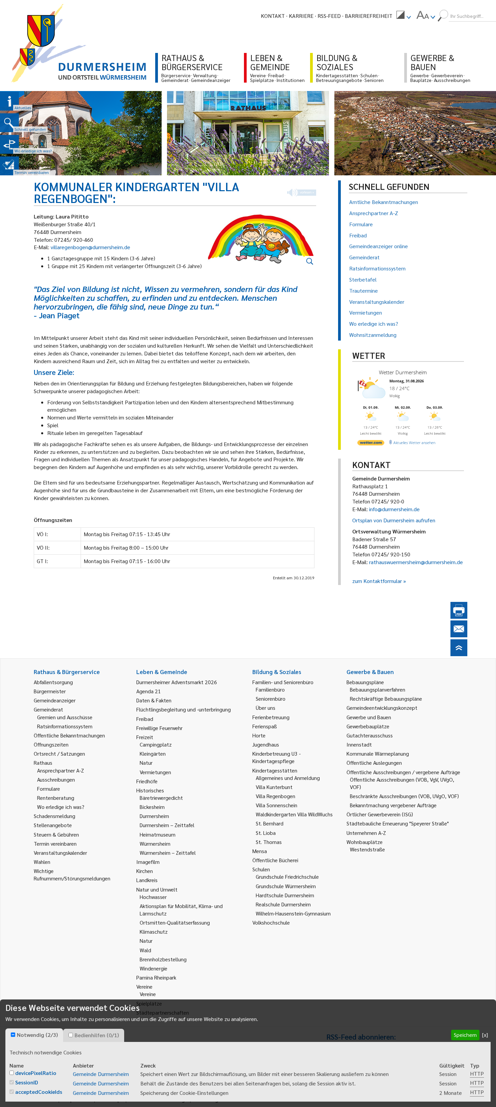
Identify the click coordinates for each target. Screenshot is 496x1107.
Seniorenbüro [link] (270, 698)
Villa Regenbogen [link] (275, 795)
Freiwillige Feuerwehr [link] (159, 727)
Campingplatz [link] (156, 744)
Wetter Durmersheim (403, 372)
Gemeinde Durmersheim (101, 1073)
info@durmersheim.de (394, 509)
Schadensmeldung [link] (54, 815)
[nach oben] (458, 654)
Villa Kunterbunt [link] (274, 786)
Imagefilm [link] (148, 861)
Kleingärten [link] (153, 753)
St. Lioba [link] (266, 832)
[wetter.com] (370, 443)
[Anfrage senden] (458, 635)
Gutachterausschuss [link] (370, 735)
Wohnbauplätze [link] (365, 841)
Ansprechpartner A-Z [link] (60, 770)
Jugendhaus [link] (265, 744)
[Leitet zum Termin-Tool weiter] (9, 165)
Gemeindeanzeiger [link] (55, 700)
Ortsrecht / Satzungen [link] (59, 753)
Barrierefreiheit (368, 15)
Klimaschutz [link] (154, 931)
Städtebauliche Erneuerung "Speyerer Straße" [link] (398, 823)
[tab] (34, 1035)
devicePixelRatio (35, 1072)
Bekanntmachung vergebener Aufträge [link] (393, 805)
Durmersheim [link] (154, 815)
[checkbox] (13, 1034)
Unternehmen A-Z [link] (366, 832)
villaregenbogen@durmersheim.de (90, 247)
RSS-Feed (329, 15)
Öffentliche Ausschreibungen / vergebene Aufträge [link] (403, 772)
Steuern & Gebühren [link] (56, 834)
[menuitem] (403, 15)
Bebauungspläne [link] (365, 682)
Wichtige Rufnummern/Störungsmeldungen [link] (72, 874)
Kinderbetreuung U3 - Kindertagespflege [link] (276, 757)
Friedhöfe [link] (147, 781)
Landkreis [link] (147, 879)
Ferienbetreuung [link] (271, 717)
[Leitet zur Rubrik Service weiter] (9, 144)
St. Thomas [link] (269, 841)
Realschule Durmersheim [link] (283, 904)
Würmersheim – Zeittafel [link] (168, 852)
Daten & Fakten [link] (153, 700)
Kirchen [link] (144, 870)
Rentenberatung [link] (55, 797)
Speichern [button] (465, 1034)
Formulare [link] (48, 788)
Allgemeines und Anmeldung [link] (288, 777)
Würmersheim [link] (155, 843)
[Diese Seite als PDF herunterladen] (458, 616)
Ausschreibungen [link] (56, 779)
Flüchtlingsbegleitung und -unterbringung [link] (183, 709)
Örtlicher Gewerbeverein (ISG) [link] (380, 814)
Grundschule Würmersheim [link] (286, 886)
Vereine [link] (148, 993)
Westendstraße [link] (367, 849)
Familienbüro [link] (270, 689)
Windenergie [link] (153, 968)
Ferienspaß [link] (264, 726)
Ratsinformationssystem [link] (64, 726)
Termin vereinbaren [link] (55, 843)
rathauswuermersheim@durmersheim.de (416, 561)
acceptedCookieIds (38, 1091)
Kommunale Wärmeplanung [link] (378, 753)
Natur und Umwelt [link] (156, 889)
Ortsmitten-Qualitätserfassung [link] (175, 922)
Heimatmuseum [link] (157, 834)
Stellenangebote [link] (53, 824)
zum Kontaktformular (377, 580)
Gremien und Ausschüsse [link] (64, 717)
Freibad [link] (144, 718)
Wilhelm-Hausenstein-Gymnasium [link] (293, 913)
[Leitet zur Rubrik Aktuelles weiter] (9, 101)
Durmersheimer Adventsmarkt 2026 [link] (176, 682)
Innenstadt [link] (359, 744)
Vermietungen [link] (155, 772)
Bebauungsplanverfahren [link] (377, 689)
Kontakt (273, 15)
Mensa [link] (259, 850)
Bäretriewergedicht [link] (161, 797)
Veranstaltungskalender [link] (60, 852)
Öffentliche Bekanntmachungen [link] (69, 735)
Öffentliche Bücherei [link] (275, 860)
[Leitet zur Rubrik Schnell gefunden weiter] (9, 122)
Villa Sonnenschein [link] (276, 805)
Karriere (301, 15)
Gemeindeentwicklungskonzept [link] (382, 707)
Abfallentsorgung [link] (53, 682)
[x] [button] (485, 1034)
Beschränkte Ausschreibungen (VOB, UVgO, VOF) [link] (404, 795)
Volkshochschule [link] (271, 922)
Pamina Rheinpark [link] (156, 977)
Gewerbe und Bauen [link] (369, 717)
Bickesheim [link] (152, 806)
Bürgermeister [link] (50, 691)
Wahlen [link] (42, 861)
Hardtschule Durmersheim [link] (285, 895)
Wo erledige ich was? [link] (60, 806)
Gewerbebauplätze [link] (368, 726)
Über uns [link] (265, 707)
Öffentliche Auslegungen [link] (374, 762)
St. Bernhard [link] (269, 823)
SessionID (26, 1082)
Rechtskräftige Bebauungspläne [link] (386, 698)
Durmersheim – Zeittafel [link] (167, 824)
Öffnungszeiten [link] (51, 744)
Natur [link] (146, 762)
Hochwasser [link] (153, 896)
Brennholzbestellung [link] (163, 959)
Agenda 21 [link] (148, 691)
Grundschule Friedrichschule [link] (287, 876)
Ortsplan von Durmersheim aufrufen (393, 520)
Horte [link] (259, 735)
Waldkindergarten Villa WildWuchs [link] (294, 814)
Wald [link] (145, 950)
